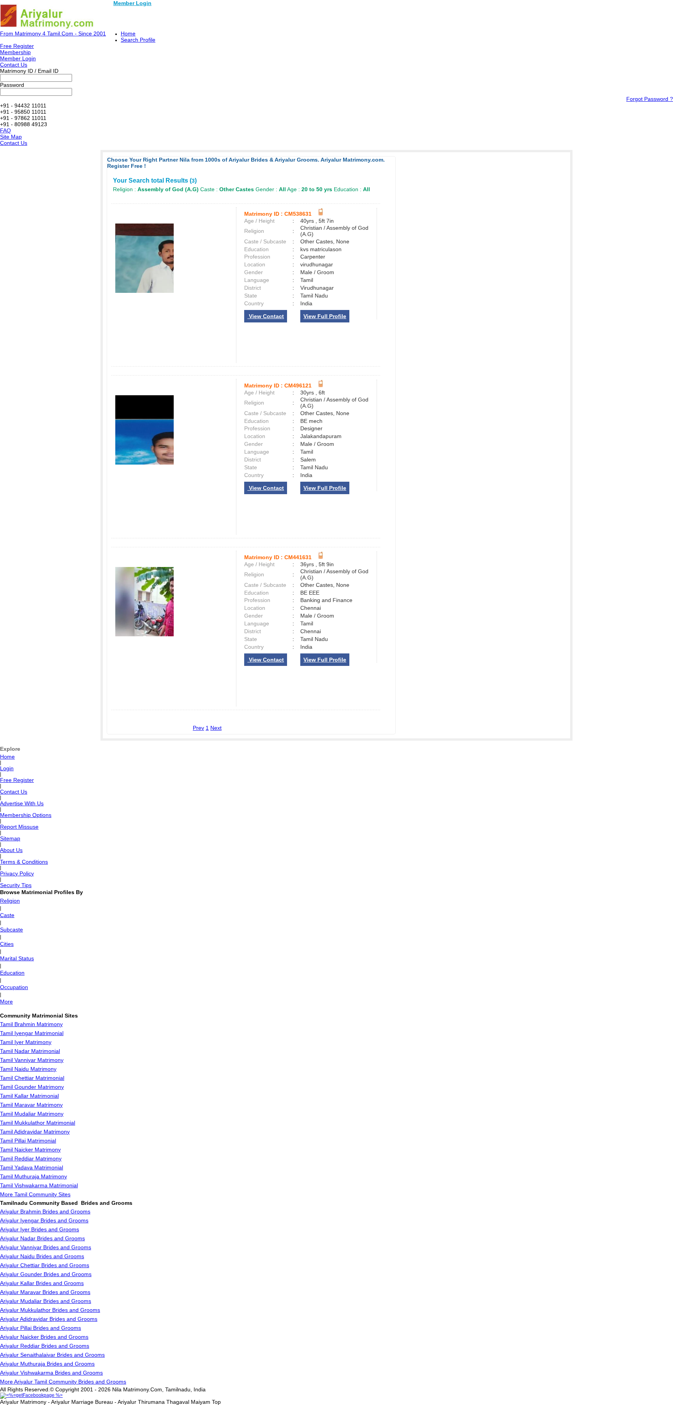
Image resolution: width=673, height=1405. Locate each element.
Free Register (17, 46)
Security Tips (16, 885)
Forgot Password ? (649, 99)
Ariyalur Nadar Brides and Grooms (42, 1238)
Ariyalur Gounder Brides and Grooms (46, 1274)
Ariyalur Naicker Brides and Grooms (44, 1337)
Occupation (14, 987)
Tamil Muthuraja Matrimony (33, 1176)
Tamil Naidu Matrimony (28, 1069)
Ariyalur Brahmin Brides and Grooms (45, 1211)
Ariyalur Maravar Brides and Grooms (45, 1292)
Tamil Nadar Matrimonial (30, 1051)
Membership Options (25, 815)
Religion (10, 901)
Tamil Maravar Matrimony (31, 1105)
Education (12, 973)
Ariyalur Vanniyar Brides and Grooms (45, 1247)
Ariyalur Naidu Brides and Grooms (42, 1256)
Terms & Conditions (24, 862)
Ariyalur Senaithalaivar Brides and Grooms (52, 1355)
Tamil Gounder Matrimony (32, 1087)
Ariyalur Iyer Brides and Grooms (39, 1229)
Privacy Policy (17, 873)
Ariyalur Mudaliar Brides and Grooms (45, 1301)
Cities (7, 944)
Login (7, 768)
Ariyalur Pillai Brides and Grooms (40, 1328)
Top (216, 1402)
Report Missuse (19, 827)
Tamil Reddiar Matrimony (31, 1158)
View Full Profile (324, 316)
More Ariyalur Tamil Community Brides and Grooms (63, 1382)
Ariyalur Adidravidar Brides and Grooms (48, 1319)
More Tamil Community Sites (35, 1194)
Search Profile (138, 40)
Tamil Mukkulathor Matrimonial (37, 1123)
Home (128, 33)
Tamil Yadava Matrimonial (31, 1167)
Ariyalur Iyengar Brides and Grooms (44, 1220)
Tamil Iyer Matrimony (25, 1042)
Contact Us (13, 65)
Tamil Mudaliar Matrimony (31, 1114)
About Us (11, 850)
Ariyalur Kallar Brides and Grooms (42, 1283)
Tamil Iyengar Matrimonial (31, 1033)
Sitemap (10, 838)
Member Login (132, 3)
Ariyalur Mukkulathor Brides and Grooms (50, 1310)
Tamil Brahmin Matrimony (31, 1024)
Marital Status (17, 958)
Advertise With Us (22, 803)
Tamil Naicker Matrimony (30, 1149)
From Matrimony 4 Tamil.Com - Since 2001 (53, 33)
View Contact (265, 316)
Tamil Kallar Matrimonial (29, 1096)
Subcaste (11, 929)
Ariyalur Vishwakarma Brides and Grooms (51, 1373)
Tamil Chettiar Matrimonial (32, 1078)
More (6, 1001)
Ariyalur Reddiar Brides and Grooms (44, 1346)
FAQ (5, 130)
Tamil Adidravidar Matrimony (35, 1132)
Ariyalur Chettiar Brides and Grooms (44, 1265)
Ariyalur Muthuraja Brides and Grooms (47, 1364)
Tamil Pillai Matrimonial (28, 1140)
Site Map (11, 137)
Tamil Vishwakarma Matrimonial (39, 1185)
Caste (7, 915)
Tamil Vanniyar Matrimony (31, 1060)
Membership (15, 52)
